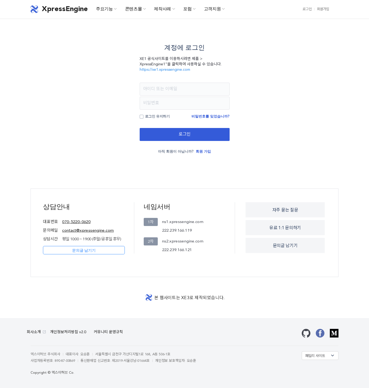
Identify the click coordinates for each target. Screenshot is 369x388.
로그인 (307, 9)
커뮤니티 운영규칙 (108, 332)
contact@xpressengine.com (88, 231)
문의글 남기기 (83, 250)
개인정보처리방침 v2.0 (68, 332)
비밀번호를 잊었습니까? (211, 116)
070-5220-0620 (76, 222)
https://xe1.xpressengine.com (165, 70)
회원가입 (323, 9)
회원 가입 (203, 151)
